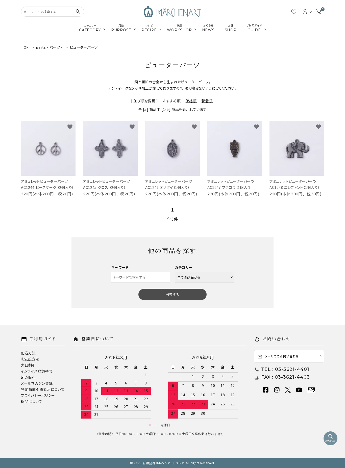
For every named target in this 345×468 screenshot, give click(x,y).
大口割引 (28, 365)
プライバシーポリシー (38, 395)
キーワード (120, 267)
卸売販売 (28, 377)
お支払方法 (30, 358)
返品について (31, 401)
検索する (172, 294)
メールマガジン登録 (37, 383)
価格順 (191, 100)
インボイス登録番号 (37, 371)
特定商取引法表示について (42, 389)
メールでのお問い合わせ (278, 356)
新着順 (207, 100)
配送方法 (28, 352)
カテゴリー (184, 267)
